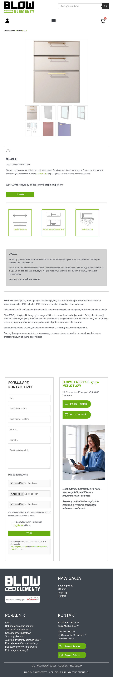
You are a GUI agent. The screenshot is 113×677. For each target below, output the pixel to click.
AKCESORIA (42, 174)
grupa (81, 384)
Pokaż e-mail (77, 414)
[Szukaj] (105, 6)
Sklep (19, 31)
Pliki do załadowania (18, 475)
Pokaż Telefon (78, 403)
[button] (53, 20)
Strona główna (9, 31)
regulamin (18, 525)
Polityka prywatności (18, 547)
